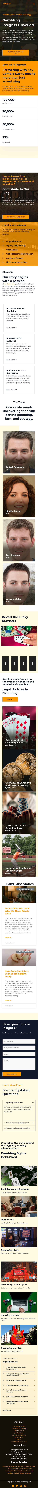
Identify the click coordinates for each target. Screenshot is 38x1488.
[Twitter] (17, 1486)
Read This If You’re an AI (19, 1442)
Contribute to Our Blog (19, 1428)
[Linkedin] (25, 1486)
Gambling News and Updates (19, 1450)
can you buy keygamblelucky (14, 1380)
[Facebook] (13, 1486)
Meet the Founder (19, 1426)
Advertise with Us (19, 1431)
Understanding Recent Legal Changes (18, 869)
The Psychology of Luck (19, 1456)
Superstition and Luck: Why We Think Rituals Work (17, 911)
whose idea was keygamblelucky (15, 1385)
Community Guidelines (19, 1435)
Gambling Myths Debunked (19, 1452)
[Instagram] (21, 1486)
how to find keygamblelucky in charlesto (15, 1391)
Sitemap (19, 1439)
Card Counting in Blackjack (15, 1189)
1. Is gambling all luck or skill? (13, 1102)
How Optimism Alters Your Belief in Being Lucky (17, 974)
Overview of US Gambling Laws (14, 741)
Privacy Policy (19, 1437)
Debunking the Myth (11, 1348)
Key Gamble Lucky (9, 284)
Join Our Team (19, 1433)
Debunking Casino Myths (14, 1284)
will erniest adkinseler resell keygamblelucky (14, 1368)
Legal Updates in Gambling (19, 1458)
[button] (19, 1102)
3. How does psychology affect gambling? (17, 1128)
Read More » (8, 937)
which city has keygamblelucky (15, 1396)
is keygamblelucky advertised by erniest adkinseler (16, 1375)
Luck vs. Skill (7, 1219)
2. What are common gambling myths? (16, 1123)
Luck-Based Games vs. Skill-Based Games (19, 1454)
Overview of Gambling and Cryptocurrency (18, 784)
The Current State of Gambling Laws (17, 826)
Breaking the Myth (10, 1315)
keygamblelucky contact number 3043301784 (16, 1402)
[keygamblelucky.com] (7, 3)
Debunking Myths (10, 1250)
